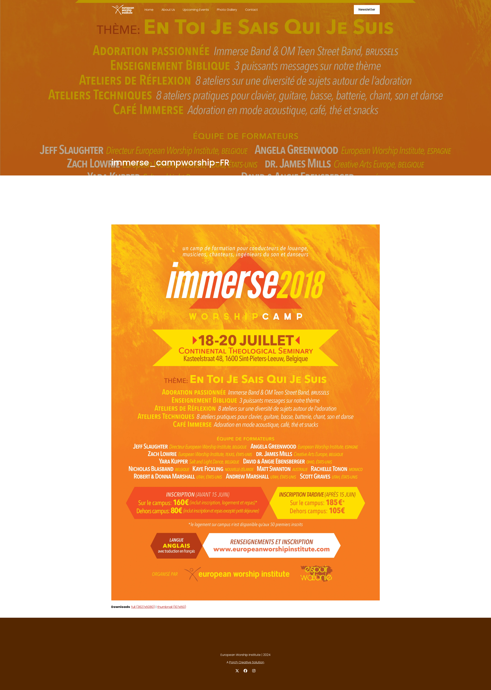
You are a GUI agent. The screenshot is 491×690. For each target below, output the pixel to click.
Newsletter (366, 9)
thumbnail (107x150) (171, 607)
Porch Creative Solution (246, 662)
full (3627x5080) (143, 607)
